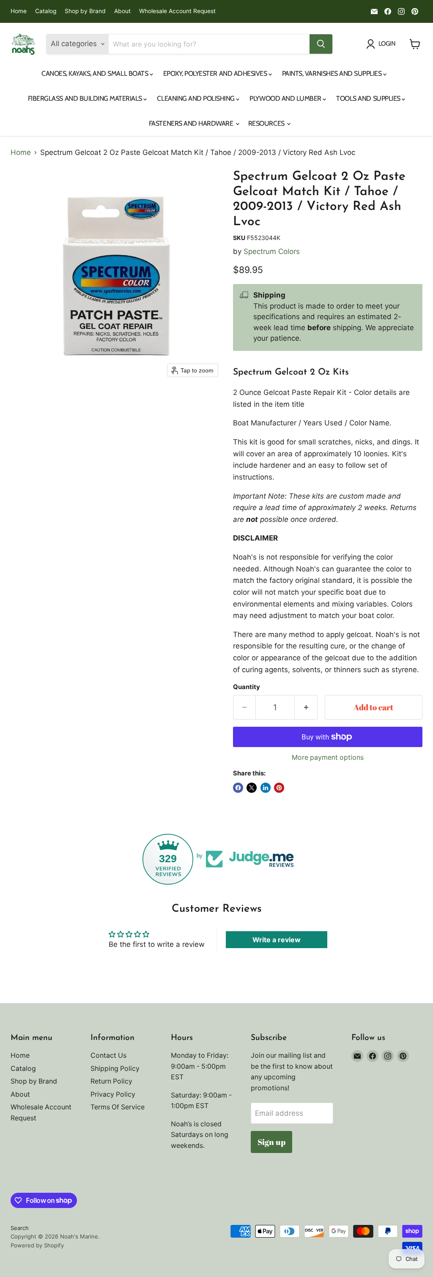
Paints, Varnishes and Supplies (332, 73)
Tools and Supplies (369, 98)
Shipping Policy (115, 1069)
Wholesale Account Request (177, 11)
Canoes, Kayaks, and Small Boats (95, 73)
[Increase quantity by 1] (306, 707)
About (122, 11)
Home (19, 11)
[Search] (321, 44)
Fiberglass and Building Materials (86, 98)
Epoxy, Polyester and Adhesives (216, 73)
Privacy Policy (112, 1094)
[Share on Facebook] (238, 788)
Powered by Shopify (37, 1245)
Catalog (45, 11)
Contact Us (108, 1055)
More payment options (328, 757)
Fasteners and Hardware (192, 123)
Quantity (246, 687)
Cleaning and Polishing (196, 98)
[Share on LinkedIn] (265, 788)
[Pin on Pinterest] (279, 788)
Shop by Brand (85, 11)
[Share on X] (252, 788)
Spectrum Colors (272, 251)
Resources (267, 123)
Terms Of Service (117, 1107)
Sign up (271, 1141)
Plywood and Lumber (286, 98)
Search (20, 1228)
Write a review (276, 939)
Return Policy (111, 1081)
